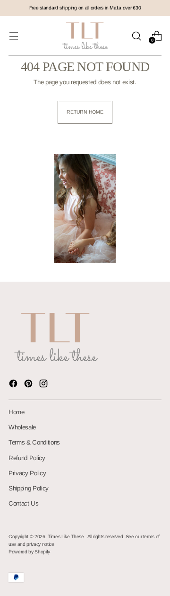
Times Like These (66, 536)
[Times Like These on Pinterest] (29, 385)
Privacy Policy (27, 473)
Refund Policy (26, 458)
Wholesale (22, 427)
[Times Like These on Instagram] (44, 385)
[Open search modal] (136, 35)
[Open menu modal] (13, 35)
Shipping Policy (28, 488)
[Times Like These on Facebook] (14, 385)
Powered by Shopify (29, 551)
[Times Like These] (85, 36)
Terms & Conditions (34, 442)
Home (16, 412)
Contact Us (23, 503)
